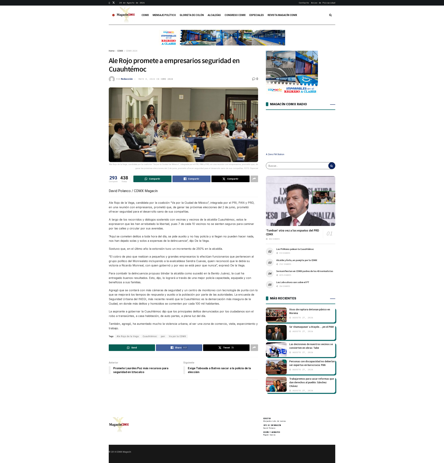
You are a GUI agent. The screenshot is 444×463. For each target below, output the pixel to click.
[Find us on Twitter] (113, 3)
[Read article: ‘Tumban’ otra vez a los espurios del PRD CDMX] (300, 201)
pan (163, 336)
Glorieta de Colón (192, 15)
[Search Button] (330, 15)
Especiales (256, 15)
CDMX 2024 (131, 51)
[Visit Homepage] (125, 15)
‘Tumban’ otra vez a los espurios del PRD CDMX (292, 232)
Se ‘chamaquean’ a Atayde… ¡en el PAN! (311, 326)
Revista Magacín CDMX (282, 15)
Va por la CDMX (177, 336)
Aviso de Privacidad (323, 3)
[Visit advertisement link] (222, 40)
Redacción (127, 79)
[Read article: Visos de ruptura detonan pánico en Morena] (276, 315)
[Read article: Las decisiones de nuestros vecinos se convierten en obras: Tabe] (276, 349)
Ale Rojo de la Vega (128, 336)
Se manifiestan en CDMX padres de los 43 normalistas (304, 271)
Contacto (304, 3)
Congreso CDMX (235, 15)
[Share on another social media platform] (254, 179)
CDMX (145, 15)
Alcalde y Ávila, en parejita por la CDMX (296, 260)
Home (111, 51)
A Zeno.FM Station (275, 154)
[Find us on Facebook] (109, 3)
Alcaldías (214, 15)
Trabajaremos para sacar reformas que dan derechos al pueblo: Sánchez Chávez (311, 382)
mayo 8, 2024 (147, 79)
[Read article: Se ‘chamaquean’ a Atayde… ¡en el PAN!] (276, 332)
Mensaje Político (164, 15)
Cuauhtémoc (150, 336)
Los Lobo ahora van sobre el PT (292, 282)
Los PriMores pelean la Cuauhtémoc (295, 249)
